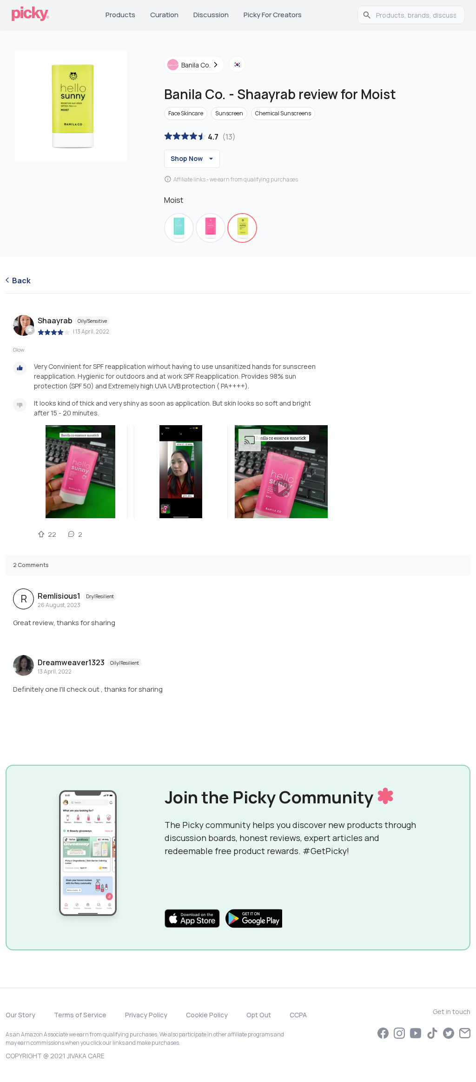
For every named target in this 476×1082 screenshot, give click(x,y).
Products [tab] (120, 15)
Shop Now (187, 158)
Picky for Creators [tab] (273, 15)
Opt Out (258, 1014)
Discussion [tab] (211, 15)
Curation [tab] (164, 15)
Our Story (20, 1014)
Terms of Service (80, 1014)
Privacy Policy (146, 1014)
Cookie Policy (207, 1014)
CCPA (298, 1014)
